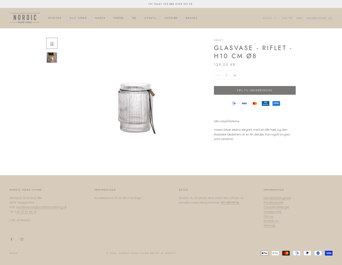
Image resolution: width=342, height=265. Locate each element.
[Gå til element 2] (51, 57)
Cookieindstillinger (276, 207)
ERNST (218, 40)
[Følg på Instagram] (22, 239)
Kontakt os (271, 221)
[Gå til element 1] (51, 43)
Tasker (100, 18)
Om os (268, 216)
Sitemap (270, 225)
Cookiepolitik (273, 212)
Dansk (267, 18)
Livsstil (150, 18)
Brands (192, 18)
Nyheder (55, 18)
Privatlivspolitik (274, 202)
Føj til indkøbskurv (255, 90)
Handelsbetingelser (277, 198)
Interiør (171, 18)
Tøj (134, 18)
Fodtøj (118, 18)
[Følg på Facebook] (11, 239)
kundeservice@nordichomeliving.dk (41, 207)
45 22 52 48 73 (26, 212)
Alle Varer (78, 18)
